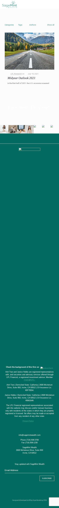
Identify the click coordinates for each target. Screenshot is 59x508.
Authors (32, 25)
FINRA (27, 380)
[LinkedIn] (31, 503)
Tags (20, 25)
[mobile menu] (55, 4)
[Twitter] (27, 503)
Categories (9, 25)
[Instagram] (35, 503)
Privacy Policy (28, 421)
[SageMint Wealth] (9, 4)
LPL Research (16, 74)
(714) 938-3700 (32, 440)
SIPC (32, 380)
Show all (50, 25)
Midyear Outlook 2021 (22, 78)
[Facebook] (23, 503)
